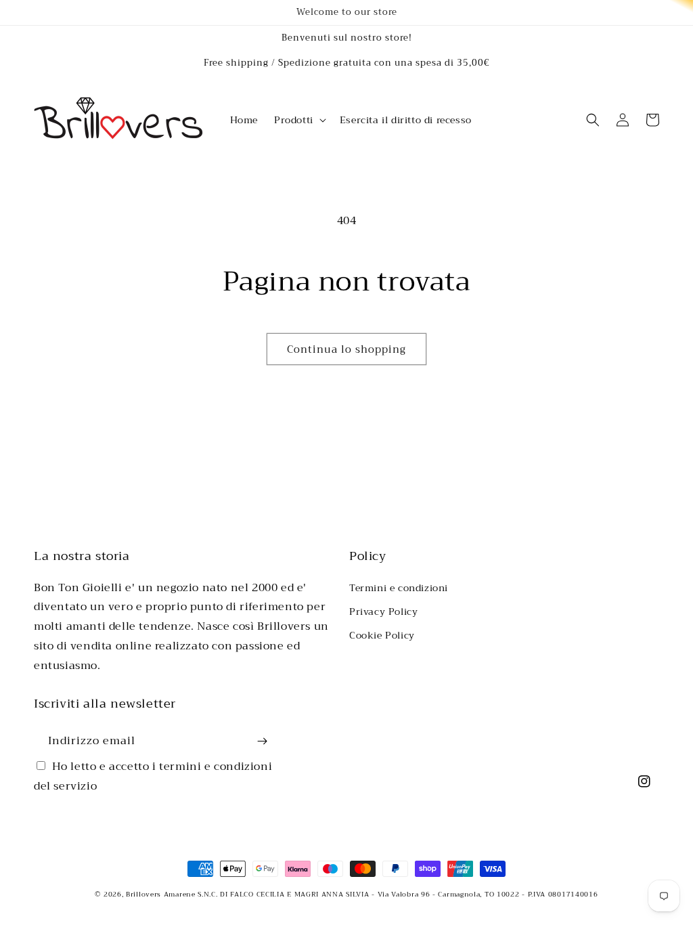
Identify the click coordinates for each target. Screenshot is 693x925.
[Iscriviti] (262, 741)
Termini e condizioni (398, 588)
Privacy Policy (383, 611)
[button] (299, 120)
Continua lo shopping (346, 349)
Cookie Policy (382, 635)
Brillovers (143, 894)
